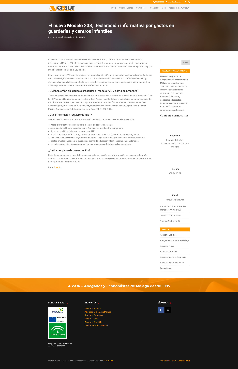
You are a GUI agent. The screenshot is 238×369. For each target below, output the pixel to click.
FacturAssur (166, 268)
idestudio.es (108, 361)
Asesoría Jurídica (168, 235)
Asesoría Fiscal (167, 246)
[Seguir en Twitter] (168, 310)
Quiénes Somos (126, 8)
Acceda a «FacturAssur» (179, 8)
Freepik (57, 167)
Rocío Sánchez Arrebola (63, 37)
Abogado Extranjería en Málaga (174, 240)
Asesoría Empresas (94, 315)
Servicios (140, 8)
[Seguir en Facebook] (161, 310)
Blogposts (80, 37)
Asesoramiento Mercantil (172, 262)
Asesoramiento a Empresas (173, 257)
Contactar (154, 8)
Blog (164, 8)
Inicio (113, 8)
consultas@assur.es (174, 200)
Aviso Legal (165, 361)
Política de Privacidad (181, 361)
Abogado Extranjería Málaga (98, 312)
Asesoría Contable (168, 251)
